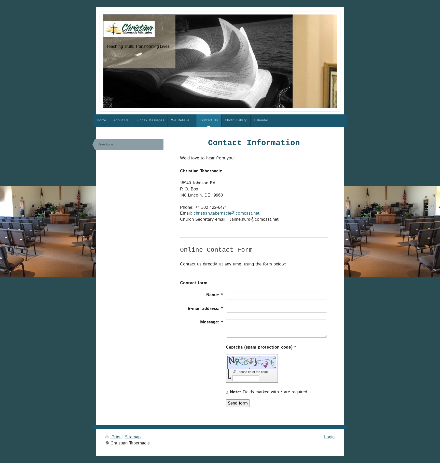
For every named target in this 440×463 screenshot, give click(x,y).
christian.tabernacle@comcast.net (226, 213)
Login (329, 437)
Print (116, 437)
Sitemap (133, 437)
